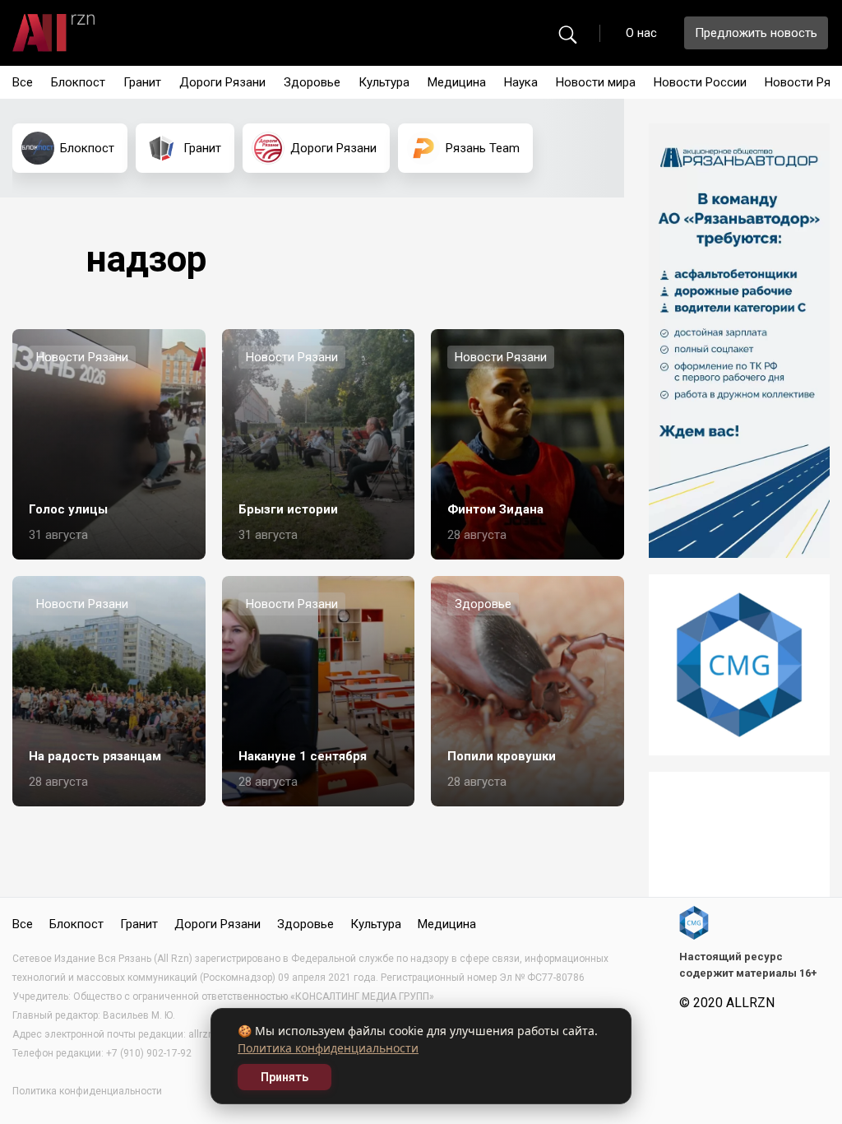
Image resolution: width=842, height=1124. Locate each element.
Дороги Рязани (222, 82)
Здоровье (312, 82)
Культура (384, 82)
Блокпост (78, 82)
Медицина (457, 82)
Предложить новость (756, 33)
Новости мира (596, 82)
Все (22, 82)
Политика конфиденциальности (328, 1048)
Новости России (700, 82)
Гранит (142, 82)
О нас (641, 33)
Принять (284, 1077)
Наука (521, 82)
